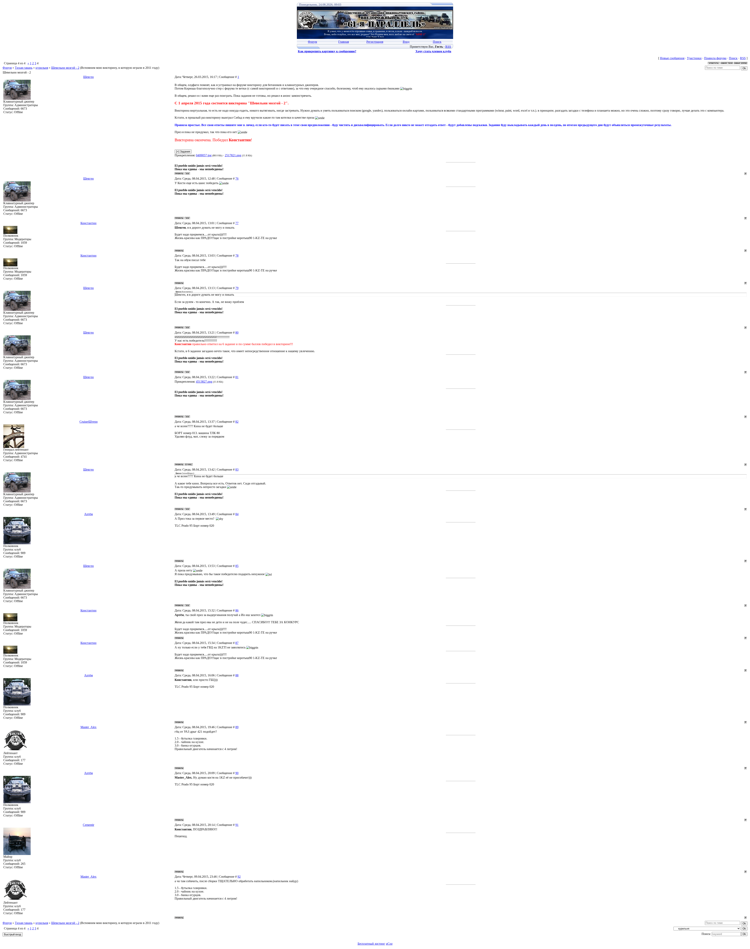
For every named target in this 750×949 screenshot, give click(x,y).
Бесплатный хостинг (371, 943)
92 (239, 876)
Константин (88, 223)
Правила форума (715, 58)
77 (236, 223)
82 (236, 421)
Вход (406, 41)
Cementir (88, 824)
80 (236, 332)
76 (236, 178)
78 (236, 255)
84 (236, 514)
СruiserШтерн (88, 421)
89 (236, 727)
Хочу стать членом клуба (433, 51)
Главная (343, 41)
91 (236, 824)
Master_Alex (88, 727)
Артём (88, 514)
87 (236, 643)
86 (236, 610)
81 (236, 377)
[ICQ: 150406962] (187, 173)
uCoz (389, 943)
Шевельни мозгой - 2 (65, 67)
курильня (42, 67)
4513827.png (204, 381)
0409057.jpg (204, 155)
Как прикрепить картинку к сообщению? (327, 51)
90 (236, 773)
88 (236, 675)
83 (236, 469)
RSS (448, 46)
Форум (312, 41)
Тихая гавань (23, 67)
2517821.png (233, 155)
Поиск (437, 41)
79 (236, 288)
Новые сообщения (672, 58)
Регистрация (374, 41)
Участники (694, 58)
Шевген (88, 77)
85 (236, 566)
